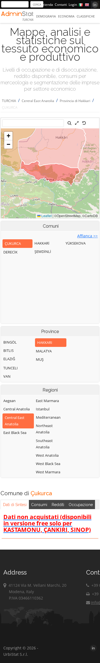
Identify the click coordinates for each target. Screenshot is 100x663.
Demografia (46, 16)
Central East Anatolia (38, 100)
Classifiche (86, 16)
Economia (66, 16)
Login (73, 4)
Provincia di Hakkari (75, 100)
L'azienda (46, 4)
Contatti (61, 4)
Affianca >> (87, 235)
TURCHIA (9, 100)
